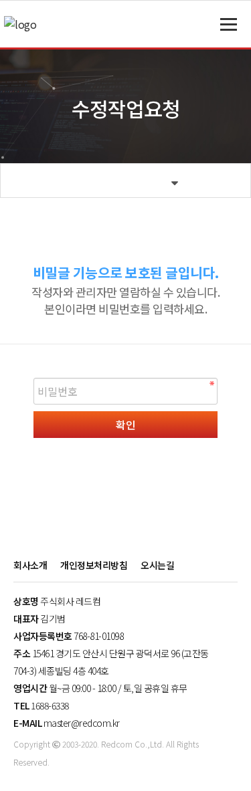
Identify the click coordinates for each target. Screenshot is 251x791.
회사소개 (30, 565)
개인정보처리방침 (93, 565)
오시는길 (157, 565)
